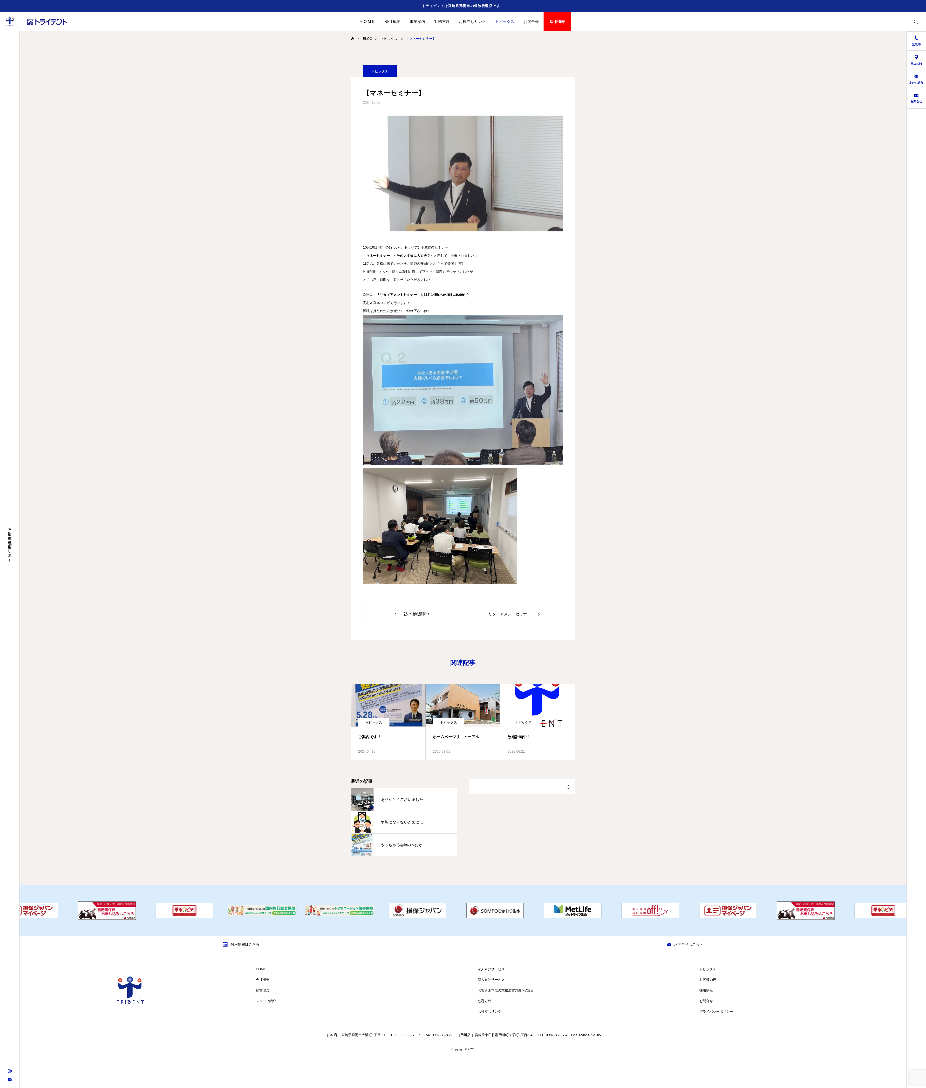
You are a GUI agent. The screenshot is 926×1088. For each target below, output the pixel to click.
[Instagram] (9, 1070)
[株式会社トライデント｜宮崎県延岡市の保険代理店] (37, 21)
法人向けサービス (491, 969)
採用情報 (557, 22)
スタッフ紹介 (266, 1001)
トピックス (504, 22)
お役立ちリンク (472, 22)
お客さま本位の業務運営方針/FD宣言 (506, 990)
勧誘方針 (442, 22)
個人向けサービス (491, 979)
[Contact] (9, 1079)
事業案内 (417, 22)
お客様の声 (707, 979)
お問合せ (531, 22)
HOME (368, 22)
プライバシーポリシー (716, 1011)
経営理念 (262, 990)
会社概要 (393, 22)
